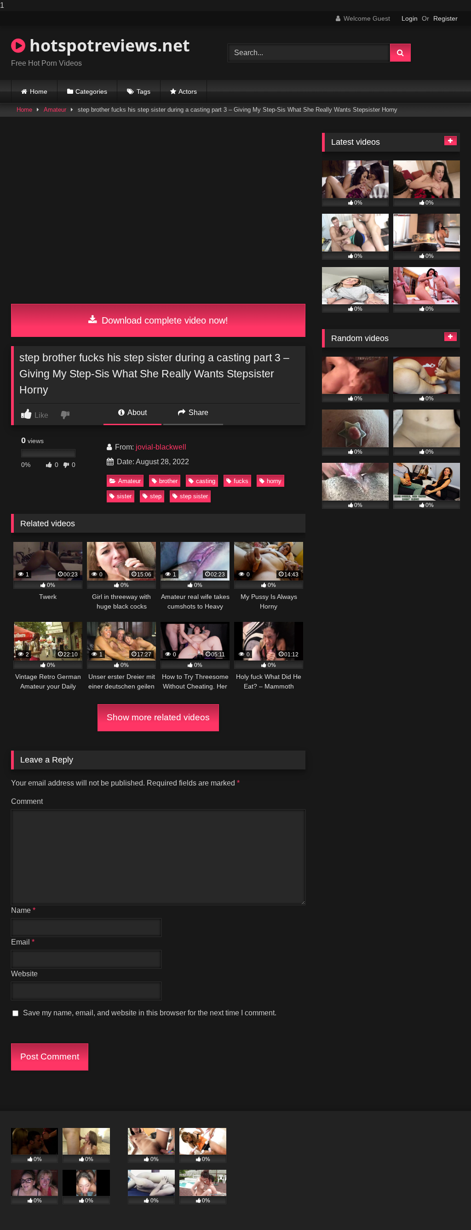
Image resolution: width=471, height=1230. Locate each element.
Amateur (55, 109)
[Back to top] (442, 1204)
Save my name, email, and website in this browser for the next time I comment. (149, 1013)
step (155, 496)
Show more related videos (158, 717)
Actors (187, 91)
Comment (27, 801)
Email (22, 942)
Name (23, 910)
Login (410, 18)
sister (124, 496)
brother (168, 481)
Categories (91, 91)
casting (205, 481)
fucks (241, 481)
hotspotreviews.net (107, 45)
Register (445, 18)
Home (38, 91)
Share (197, 412)
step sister (194, 496)
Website (24, 974)
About (136, 412)
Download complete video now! (163, 320)
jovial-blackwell (161, 447)
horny (274, 481)
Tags (143, 91)
